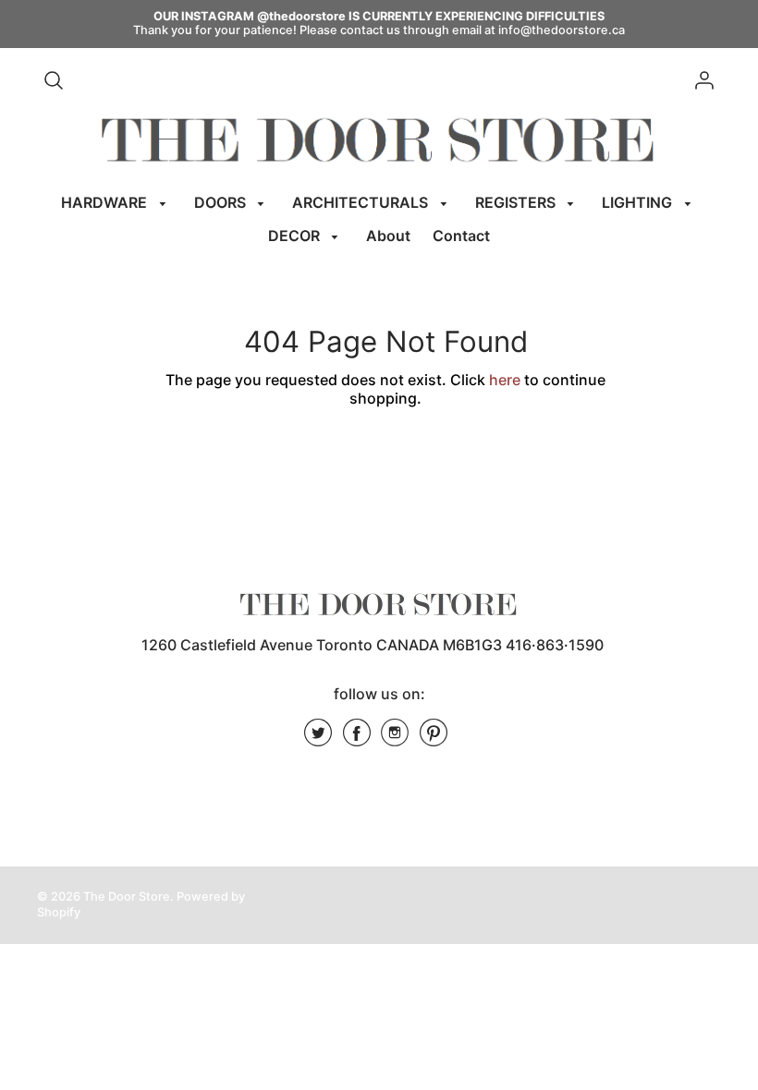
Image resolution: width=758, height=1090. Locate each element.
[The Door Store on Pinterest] (433, 739)
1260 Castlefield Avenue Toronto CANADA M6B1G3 (321, 645)
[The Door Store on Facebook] (357, 739)
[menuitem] (116, 202)
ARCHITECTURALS (362, 202)
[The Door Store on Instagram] (395, 739)
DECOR (296, 235)
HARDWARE (106, 202)
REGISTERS (517, 202)
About (388, 235)
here (504, 379)
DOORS (222, 202)
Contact (461, 235)
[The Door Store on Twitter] (318, 739)
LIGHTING (639, 202)
